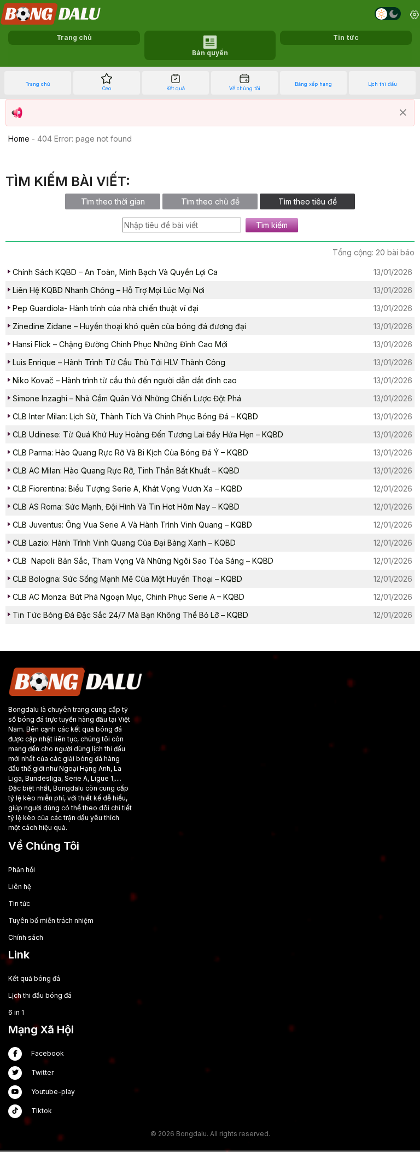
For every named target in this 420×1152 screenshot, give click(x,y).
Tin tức (19, 903)
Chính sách (25, 937)
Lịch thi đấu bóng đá (40, 995)
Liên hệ (19, 886)
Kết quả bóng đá (34, 978)
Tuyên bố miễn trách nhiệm (51, 920)
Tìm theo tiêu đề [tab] (307, 201)
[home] (51, 14)
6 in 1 (16, 1012)
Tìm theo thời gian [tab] (113, 201)
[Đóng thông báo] (403, 113)
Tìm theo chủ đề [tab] (210, 201)
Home (19, 138)
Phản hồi (21, 870)
